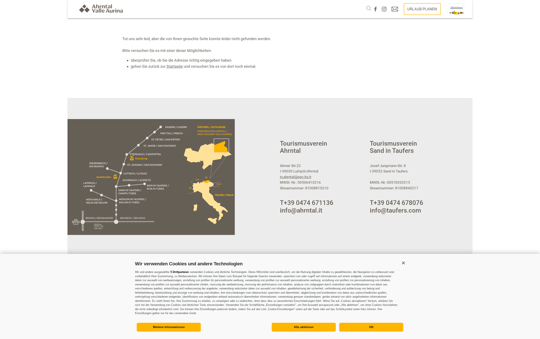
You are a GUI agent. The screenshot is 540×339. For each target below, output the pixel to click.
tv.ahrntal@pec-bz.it (295, 177)
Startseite (174, 66)
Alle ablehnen (304, 327)
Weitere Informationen (169, 327)
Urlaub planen (422, 9)
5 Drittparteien (179, 272)
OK (371, 327)
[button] (403, 262)
